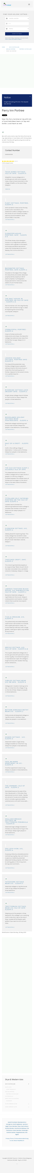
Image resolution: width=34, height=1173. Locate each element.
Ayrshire (25, 1124)
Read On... (8, 189)
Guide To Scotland (12, 1122)
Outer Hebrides (17, 1130)
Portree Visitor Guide (25, 49)
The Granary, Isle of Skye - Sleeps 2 (15, 786)
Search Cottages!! (17, 33)
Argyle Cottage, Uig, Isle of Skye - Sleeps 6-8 (16, 648)
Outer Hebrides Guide (11, 1103)
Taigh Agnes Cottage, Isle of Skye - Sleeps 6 (15, 172)
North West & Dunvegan (12, 1098)
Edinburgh (25, 1130)
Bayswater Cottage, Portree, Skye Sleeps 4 (16, 269)
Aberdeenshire (22, 1122)
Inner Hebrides (13, 1126)
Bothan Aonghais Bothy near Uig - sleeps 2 (16, 710)
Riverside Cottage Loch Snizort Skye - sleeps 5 (16, 390)
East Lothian (24, 1126)
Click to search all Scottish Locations (13, 39)
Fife (28, 1128)
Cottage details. (10, 219)
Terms (12, 1138)
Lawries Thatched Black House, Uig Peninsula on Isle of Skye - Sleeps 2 (17, 590)
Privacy (8, 1138)
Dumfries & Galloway (20, 1128)
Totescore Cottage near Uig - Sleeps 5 (14, 882)
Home (3, 47)
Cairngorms (9, 1124)
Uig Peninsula (9, 1096)
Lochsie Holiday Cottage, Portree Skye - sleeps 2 (16, 359)
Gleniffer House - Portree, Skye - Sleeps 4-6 (16, 235)
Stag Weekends (20, 1132)
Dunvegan (9, 1100)
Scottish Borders (9, 1128)
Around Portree (10, 49)
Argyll (6, 1126)
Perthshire (9, 1130)
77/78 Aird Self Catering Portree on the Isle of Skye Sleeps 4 (17, 500)
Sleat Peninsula (11, 1089)
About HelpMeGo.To (19, 1140)
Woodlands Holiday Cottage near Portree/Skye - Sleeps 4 (16, 419)
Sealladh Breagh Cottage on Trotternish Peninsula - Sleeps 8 (16, 821)
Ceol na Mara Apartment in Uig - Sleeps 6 (14, 763)
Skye (19, 1126)
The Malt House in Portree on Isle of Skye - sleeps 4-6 (16, 300)
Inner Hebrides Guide (11, 1106)
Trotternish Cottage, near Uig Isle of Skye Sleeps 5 (15, 908)
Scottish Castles (11, 1132)
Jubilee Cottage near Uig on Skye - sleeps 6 (15, 681)
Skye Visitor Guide (14, 47)
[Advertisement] (17, 71)
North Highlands (17, 1124)
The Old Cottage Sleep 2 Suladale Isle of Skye (17, 468)
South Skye (8, 1087)
